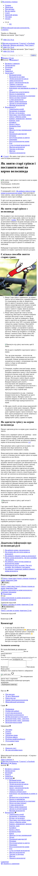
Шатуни (12, 151)
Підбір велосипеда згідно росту (16, 717)
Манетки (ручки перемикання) (20, 130)
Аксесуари (9, 73)
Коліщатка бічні (15, 126)
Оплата (7, 19)
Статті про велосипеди (13, 713)
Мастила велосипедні (17, 147)
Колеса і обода (14, 124)
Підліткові (8, 67)
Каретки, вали (14, 120)
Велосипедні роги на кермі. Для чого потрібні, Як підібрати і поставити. (18, 566)
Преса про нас (10, 698)
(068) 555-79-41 (8, 47)
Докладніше (7, 594)
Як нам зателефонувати (13, 750)
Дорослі (8, 69)
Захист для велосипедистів (19, 82)
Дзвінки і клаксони (16, 84)
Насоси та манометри (17, 94)
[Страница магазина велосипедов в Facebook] (18, 43)
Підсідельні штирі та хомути (19, 137)
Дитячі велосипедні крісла (18, 79)
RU (10, 24)
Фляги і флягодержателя (18, 101)
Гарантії (8, 733)
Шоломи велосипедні (17, 105)
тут (29, 442)
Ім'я (2, 651)
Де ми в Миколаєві (12, 696)
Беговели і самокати (12, 63)
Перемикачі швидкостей (18, 134)
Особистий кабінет (12, 711)
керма (14, 220)
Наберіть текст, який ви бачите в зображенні (17, 671)
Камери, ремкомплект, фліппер (20, 118)
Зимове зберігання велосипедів (16, 700)
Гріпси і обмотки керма (17, 117)
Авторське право (11, 735)
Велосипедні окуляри (17, 77)
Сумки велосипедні (16, 99)
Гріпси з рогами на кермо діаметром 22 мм (16, 610)
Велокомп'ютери (15, 75)
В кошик (6, 582)
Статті (7, 13)
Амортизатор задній (16, 109)
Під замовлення (8, 606)
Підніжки (12, 136)
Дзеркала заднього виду (17, 86)
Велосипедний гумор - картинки (17, 720)
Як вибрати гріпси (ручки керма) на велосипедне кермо (18, 192)
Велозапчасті (10, 107)
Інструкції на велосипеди (14, 715)
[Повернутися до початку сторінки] (9, 2)
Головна (8, 5)
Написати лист (10, 748)
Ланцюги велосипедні (17, 153)
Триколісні (9, 71)
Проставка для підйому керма (20, 115)
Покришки (13, 139)
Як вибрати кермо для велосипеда (17, 550)
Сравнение (5, 862)
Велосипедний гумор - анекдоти (17, 718)
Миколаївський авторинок (15, 702)
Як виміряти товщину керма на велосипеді (20, 556)
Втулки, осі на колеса (17, 113)
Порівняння (9, 709)
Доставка (8, 17)
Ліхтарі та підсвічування (18, 103)
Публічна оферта (11, 737)
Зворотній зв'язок (11, 15)
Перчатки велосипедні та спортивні (22, 96)
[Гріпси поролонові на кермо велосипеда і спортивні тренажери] (19, 592)
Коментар (4, 667)
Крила (11, 128)
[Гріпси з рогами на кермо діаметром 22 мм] (17, 604)
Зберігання (9, 7)
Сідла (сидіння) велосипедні (19, 145)
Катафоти (12, 122)
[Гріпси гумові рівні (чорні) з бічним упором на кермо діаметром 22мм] (19, 580)
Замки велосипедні (16, 80)
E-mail (19, 657)
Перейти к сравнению (11, 863)
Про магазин (9, 9)
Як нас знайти (10, 11)
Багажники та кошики (17, 111)
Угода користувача (12, 741)
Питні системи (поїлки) (17, 98)
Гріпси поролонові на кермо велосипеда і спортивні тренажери (16, 599)
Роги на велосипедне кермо (19, 141)
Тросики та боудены (16, 149)
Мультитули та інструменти (19, 92)
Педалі (11, 132)
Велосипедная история (13, 722)
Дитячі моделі (10, 65)
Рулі (10, 143)
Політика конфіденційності (15, 739)
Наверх (14, 763)
